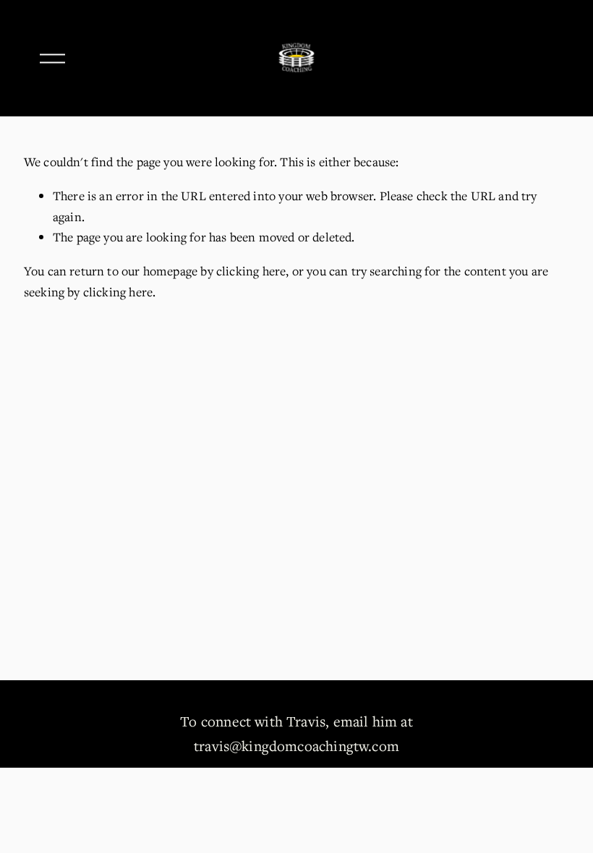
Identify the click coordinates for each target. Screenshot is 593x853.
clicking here (251, 270)
